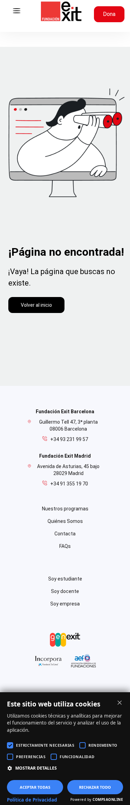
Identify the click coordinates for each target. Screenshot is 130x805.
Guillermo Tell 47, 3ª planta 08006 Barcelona (68, 425)
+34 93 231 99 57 (69, 439)
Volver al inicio (36, 305)
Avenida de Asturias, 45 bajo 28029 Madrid (68, 470)
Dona (109, 14)
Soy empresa (65, 604)
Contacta (65, 533)
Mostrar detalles (36, 768)
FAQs (65, 546)
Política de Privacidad (32, 800)
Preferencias (30, 756)
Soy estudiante (65, 579)
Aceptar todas (35, 787)
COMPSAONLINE (108, 799)
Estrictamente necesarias (45, 745)
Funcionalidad (77, 756)
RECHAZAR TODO (95, 787)
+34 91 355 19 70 (69, 483)
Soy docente (65, 591)
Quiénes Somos (65, 521)
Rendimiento (103, 745)
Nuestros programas (65, 508)
